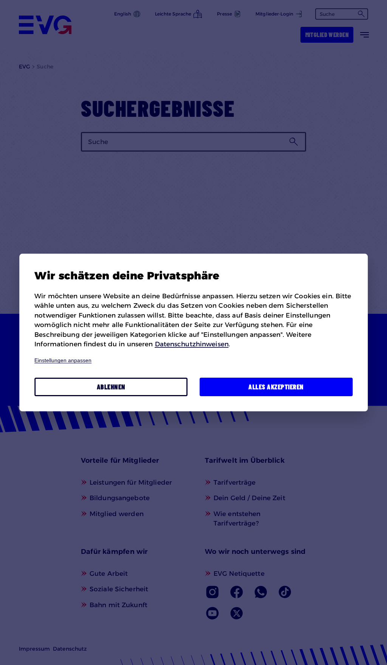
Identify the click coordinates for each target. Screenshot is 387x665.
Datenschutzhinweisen (192, 344)
